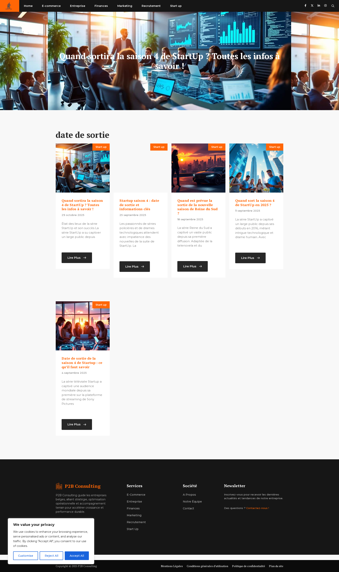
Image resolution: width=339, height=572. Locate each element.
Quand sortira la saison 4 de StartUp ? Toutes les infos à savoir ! (82, 204)
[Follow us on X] (312, 6)
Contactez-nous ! (257, 508)
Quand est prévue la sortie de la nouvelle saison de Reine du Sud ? (197, 207)
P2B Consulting (83, 486)
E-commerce (51, 6)
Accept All (77, 555)
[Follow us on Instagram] (325, 6)
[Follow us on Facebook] (305, 6)
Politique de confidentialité (248, 566)
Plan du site (276, 566)
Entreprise (77, 6)
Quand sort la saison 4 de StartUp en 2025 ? (254, 202)
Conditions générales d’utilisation (207, 566)
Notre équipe (192, 501)
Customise (25, 555)
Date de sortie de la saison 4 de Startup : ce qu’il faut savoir (82, 362)
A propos (189, 494)
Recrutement (151, 6)
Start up (176, 6)
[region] (51, 541)
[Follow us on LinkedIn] (318, 6)
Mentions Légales (172, 566)
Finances (101, 6)
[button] (333, 6)
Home (28, 6)
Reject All (51, 555)
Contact (188, 508)
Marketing (124, 6)
